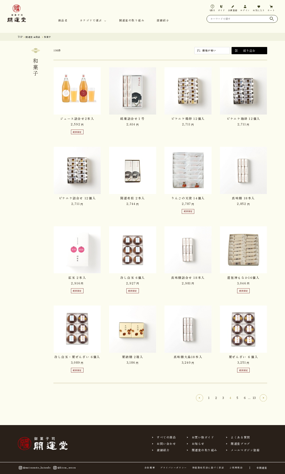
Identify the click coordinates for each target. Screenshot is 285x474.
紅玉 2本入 (77, 277)
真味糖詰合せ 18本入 (188, 277)
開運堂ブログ (240, 443)
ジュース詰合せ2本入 (77, 118)
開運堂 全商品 (33, 36)
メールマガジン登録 (245, 450)
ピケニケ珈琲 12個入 (243, 118)
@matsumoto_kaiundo (37, 467)
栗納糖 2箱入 (132, 356)
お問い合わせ (166, 443)
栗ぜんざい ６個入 (243, 356)
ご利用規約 (236, 467)
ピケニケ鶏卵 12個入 (188, 118)
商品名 (63, 20)
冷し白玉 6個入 (132, 277)
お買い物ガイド (203, 437)
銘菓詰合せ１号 (132, 118)
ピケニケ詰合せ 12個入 (77, 198)
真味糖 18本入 (243, 198)
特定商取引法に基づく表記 (208, 467)
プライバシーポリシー (173, 467)
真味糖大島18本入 (188, 356)
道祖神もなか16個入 (243, 277)
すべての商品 (166, 437)
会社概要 (149, 467)
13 (254, 398)
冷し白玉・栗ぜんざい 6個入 (77, 356)
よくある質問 (240, 437)
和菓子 (47, 36)
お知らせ (198, 443)
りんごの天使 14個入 (188, 198)
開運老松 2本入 (132, 198)
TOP (20, 36)
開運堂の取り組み (131, 20)
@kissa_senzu (67, 467)
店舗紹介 (163, 20)
